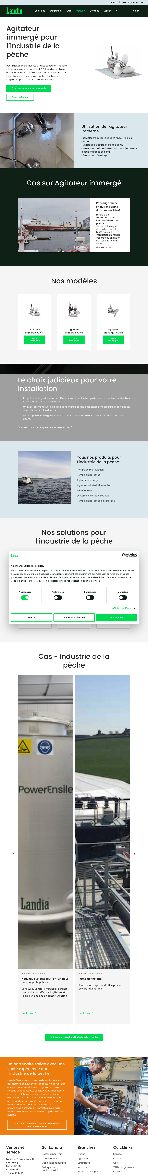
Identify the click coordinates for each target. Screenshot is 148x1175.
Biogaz (81, 1154)
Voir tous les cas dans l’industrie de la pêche (74, 1037)
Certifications (49, 1158)
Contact (118, 1158)
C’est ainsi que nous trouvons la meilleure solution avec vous (37, 1125)
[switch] (58, 597)
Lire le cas (102, 247)
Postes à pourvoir (52, 1154)
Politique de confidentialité (50, 1169)
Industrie (82, 1167)
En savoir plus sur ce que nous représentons (43, 427)
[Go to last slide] (13, 853)
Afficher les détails (121, 608)
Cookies (117, 1171)
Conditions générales (54, 1162)
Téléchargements (123, 1167)
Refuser (32, 617)
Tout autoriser (116, 617)
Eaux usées (84, 1162)
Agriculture (84, 1158)
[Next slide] (134, 854)
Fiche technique (20, 97)
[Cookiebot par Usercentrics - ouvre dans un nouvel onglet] (124, 555)
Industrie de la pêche (89, 1171)
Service (117, 1154)
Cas (115, 1162)
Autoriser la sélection (74, 617)
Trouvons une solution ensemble (29, 88)
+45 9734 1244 (14, 1173)
